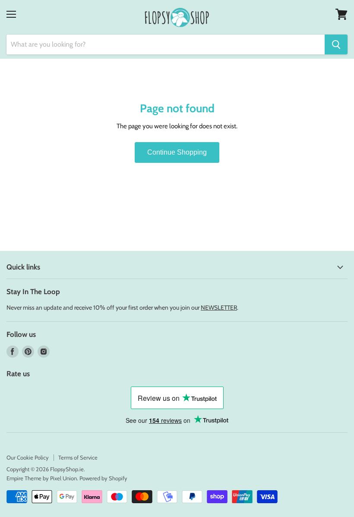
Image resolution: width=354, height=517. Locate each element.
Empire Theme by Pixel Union (41, 478)
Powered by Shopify (103, 478)
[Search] (336, 44)
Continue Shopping (177, 152)
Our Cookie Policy (27, 457)
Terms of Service (78, 457)
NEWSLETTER (219, 307)
